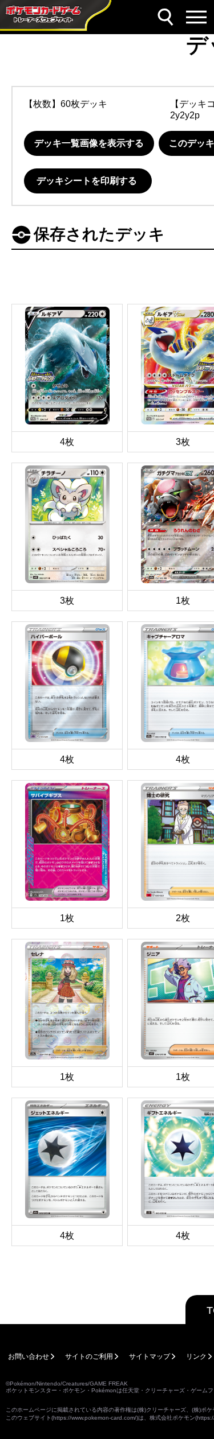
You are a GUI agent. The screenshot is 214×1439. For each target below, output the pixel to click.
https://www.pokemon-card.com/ (94, 1418)
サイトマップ (149, 1356)
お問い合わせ (28, 1356)
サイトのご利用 (89, 1356)
